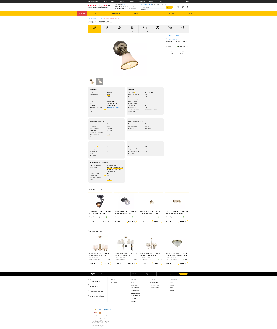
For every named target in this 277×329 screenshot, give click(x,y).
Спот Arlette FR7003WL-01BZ (149, 213)
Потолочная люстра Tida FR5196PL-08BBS (122, 256)
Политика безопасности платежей (99, 315)
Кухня (113, 171)
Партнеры (172, 290)
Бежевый (109, 103)
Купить (105, 221)
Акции (113, 280)
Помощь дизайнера (154, 287)
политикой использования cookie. (100, 322)
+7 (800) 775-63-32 (125, 6)
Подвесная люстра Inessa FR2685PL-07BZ (148, 256)
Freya (108, 94)
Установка (131, 1)
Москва (124, 4)
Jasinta (108, 97)
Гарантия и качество (154, 285)
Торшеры (133, 288)
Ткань (113, 105)
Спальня (109, 171)
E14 (146, 105)
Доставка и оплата (93, 1)
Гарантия (104, 1)
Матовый (109, 130)
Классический (111, 101)
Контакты (160, 1)
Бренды (151, 1)
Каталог (83, 13)
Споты (100, 18)
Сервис (152, 280)
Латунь (115, 103)
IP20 (108, 173)
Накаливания (149, 92)
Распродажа (114, 282)
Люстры (132, 282)
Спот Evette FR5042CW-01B (123, 213)
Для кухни (133, 296)
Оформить (183, 273)
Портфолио (172, 284)
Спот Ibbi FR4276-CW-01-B (97, 213)
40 (146, 97)
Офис (114, 167)
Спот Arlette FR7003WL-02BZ (174, 213)
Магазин (114, 169)
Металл (109, 105)
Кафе (119, 169)
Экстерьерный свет (135, 290)
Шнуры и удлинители (135, 295)
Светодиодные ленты (135, 293)
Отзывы (122, 1)
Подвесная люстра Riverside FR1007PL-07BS (98, 256)
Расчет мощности (113, 107)
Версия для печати (174, 35)
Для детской (133, 298)
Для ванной (133, 301)
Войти (187, 1)
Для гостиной (134, 300)
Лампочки (133, 292)
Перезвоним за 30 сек (146, 4)
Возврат (113, 1)
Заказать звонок (105, 274)
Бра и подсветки (134, 285)
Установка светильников (155, 284)
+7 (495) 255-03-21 (125, 8)
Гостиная (109, 167)
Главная (90, 18)
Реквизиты (172, 285)
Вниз (108, 137)
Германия (109, 92)
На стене (109, 165)
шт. (173, 274)
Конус (108, 135)
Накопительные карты (116, 284)
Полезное (172, 288)
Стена (114, 165)
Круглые (109, 179)
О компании (174, 280)
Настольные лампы (135, 287)
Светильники (133, 284)
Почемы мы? (172, 282)
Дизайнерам (141, 1)
